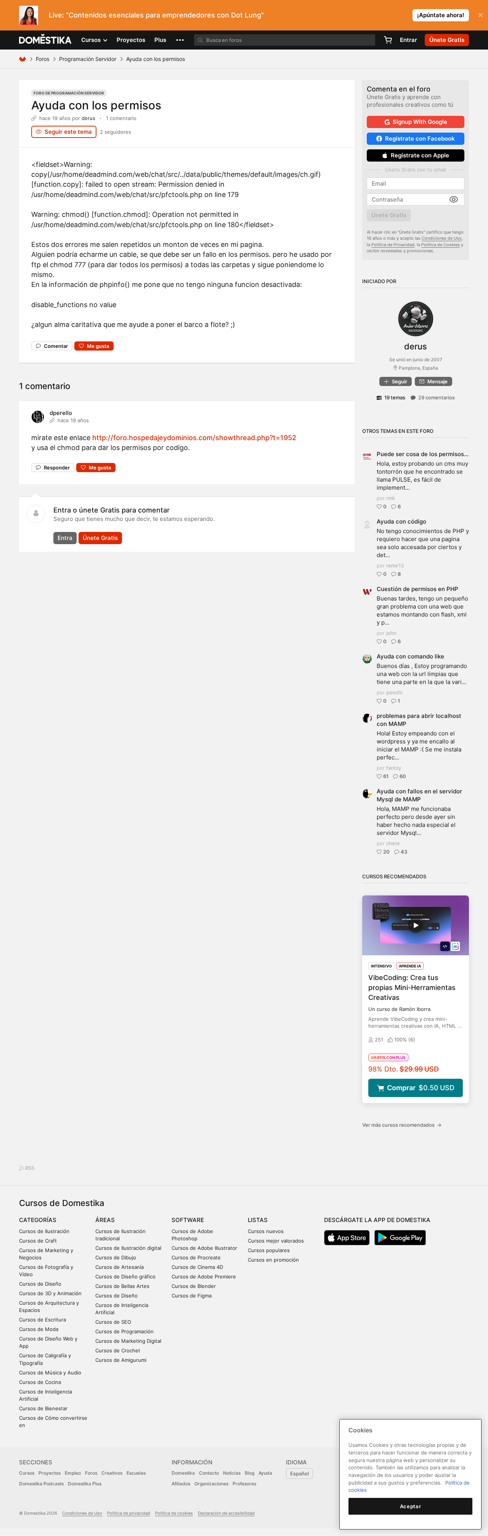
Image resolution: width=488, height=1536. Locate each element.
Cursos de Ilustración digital (128, 1248)
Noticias (232, 1473)
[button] (180, 40)
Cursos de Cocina (40, 1382)
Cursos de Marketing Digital (128, 1341)
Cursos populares (269, 1250)
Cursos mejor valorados (276, 1241)
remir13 (395, 565)
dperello (61, 412)
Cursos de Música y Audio (50, 1372)
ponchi (394, 692)
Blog (249, 1473)
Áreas (105, 1220)
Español (299, 1473)
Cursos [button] (91, 39)
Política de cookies (174, 1513)
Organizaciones (211, 1483)
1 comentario (121, 118)
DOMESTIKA (45, 40)
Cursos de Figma (192, 1296)
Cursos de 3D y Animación (50, 1293)
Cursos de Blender (194, 1286)
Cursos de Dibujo (115, 1257)
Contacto (209, 1473)
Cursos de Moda (38, 1329)
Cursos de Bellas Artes (122, 1286)
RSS (29, 1168)
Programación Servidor (87, 59)
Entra (65, 537)
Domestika (183, 1473)
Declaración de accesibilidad (226, 1513)
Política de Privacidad (392, 244)
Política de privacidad (128, 1513)
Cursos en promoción (273, 1260)
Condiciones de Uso (442, 238)
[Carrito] (388, 40)
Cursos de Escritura (42, 1320)
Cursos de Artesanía (119, 1267)
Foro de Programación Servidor (69, 93)
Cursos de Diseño (40, 1284)
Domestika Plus (84, 1483)
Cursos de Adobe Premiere (204, 1276)
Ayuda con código (401, 521)
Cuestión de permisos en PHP (417, 589)
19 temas (394, 397)
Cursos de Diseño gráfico (125, 1276)
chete (393, 843)
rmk (390, 498)
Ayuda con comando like (410, 656)
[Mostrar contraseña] (453, 199)
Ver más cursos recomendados (401, 1125)
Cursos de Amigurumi (120, 1360)
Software (188, 1220)
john (391, 633)
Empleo (73, 1473)
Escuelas (136, 1473)
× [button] (480, 14)
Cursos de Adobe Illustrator (204, 1248)
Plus (160, 39)
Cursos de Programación (124, 1331)
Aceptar (410, 1506)
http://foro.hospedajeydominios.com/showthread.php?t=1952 (194, 438)
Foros (42, 59)
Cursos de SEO (113, 1322)
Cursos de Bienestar (43, 1408)
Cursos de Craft (38, 1241)
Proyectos (131, 39)
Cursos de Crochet (117, 1350)
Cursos (26, 1473)
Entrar (408, 39)
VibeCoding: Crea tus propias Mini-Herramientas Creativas (412, 987)
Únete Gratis (100, 537)
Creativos (111, 1473)
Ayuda (265, 1473)
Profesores (244, 1483)
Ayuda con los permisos (96, 105)
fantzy (393, 768)
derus (88, 118)
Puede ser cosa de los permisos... (423, 454)
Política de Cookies (440, 244)
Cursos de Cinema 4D (197, 1267)
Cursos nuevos (266, 1231)
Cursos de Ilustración (44, 1231)
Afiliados (181, 1483)
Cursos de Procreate (196, 1257)
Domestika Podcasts (41, 1483)
